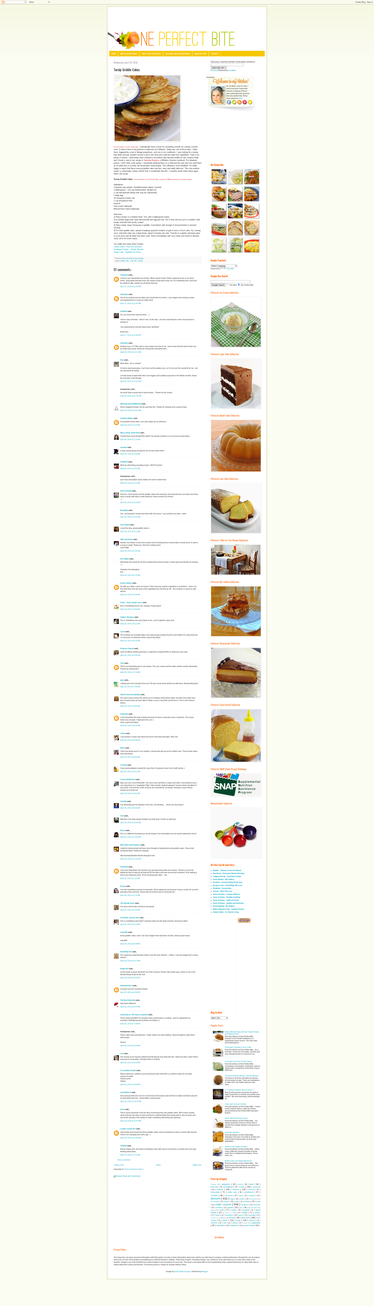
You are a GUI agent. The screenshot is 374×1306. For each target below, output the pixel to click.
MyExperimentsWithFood (131, 404)
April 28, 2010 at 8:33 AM (130, 726)
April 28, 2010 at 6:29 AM (130, 641)
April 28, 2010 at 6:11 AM (130, 624)
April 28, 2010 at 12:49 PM (130, 859)
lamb (237, 1202)
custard (252, 1196)
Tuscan (214, 1184)
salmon (257, 1213)
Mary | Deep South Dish (130, 433)
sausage (252, 1215)
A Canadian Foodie (128, 1070)
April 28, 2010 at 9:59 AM (130, 808)
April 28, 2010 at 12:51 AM (130, 410)
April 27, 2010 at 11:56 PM (130, 335)
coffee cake (232, 1192)
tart (225, 1223)
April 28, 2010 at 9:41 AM (130, 772)
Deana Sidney (126, 583)
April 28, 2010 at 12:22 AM (130, 381)
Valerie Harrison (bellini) (130, 695)
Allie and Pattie (126, 539)
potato (234, 1210)
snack (225, 1220)
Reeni (122, 830)
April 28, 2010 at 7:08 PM (130, 1024)
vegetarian (234, 1225)
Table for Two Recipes (151, 53)
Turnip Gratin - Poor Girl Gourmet (128, 247)
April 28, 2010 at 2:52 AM (130, 469)
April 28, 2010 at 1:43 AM (130, 454)
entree (242, 1199)
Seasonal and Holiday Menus (177, 53)
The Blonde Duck (127, 903)
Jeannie (123, 447)
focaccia (254, 1199)
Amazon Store (200, 53)
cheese (220, 1189)
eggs (232, 1199)
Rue (122, 360)
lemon (247, 1201)
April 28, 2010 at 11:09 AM (130, 837)
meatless (245, 1205)
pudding (246, 1210)
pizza (213, 1210)
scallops (222, 1218)
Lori (122, 1054)
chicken (236, 1189)
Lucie (122, 632)
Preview (214, 70)
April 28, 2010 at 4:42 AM (130, 551)
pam (122, 680)
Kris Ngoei (124, 559)
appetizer (226, 1184)
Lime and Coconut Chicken (235, 1104)
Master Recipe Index (128, 53)
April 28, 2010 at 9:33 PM (130, 1084)
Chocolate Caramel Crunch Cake (238, 1047)
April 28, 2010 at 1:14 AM (130, 439)
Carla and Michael (128, 779)
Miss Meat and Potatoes (130, 845)
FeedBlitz (232, 70)
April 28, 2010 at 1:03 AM (130, 425)
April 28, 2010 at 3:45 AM (130, 517)
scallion (213, 1218)
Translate (230, 269)
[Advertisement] (187, 15)
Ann (122, 816)
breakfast (229, 1187)
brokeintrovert (126, 986)
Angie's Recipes (127, 617)
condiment (249, 1192)
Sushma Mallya (126, 418)
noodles (219, 1208)
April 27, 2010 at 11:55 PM (130, 303)
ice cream (215, 1202)
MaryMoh (124, 510)
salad (245, 1212)
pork (222, 1210)
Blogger (205, 1271)
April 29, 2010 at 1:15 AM (130, 1155)
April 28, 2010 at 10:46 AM (130, 823)
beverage (215, 1187)
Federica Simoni (127, 649)
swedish (214, 1223)
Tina (122, 663)
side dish (133, 261)
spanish (252, 1220)
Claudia (123, 801)
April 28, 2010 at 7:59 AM (130, 687)
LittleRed (124, 462)
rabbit (227, 1213)
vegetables (220, 1225)
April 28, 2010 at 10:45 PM (130, 1121)
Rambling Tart (126, 952)
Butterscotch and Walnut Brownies (238, 1161)
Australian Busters (232, 1132)
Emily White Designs (182, 1271)
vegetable (255, 1223)
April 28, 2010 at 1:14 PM (130, 895)
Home (113, 53)
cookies (215, 1195)
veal (245, 1223)
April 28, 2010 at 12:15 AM (130, 352)
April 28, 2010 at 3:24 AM (130, 502)
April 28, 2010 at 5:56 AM (130, 609)
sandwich (229, 1215)
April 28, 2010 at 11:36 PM (130, 1138)
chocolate (216, 1192)
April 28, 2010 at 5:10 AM (130, 575)
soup (238, 1220)
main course (223, 1204)
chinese (251, 1190)
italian (227, 1202)
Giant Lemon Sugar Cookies (236, 1147)
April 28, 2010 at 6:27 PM (130, 961)
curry (241, 1196)
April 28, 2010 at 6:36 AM (130, 655)
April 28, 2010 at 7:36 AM (130, 672)
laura (122, 1109)
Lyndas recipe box (128, 1129)
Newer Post (119, 1165)
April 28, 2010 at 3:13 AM (130, 483)
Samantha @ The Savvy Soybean (134, 1015)
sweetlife (124, 932)
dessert (216, 1198)
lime (258, 1202)
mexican (257, 1205)
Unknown (124, 275)
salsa (218, 1215)
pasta (231, 1207)
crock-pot (229, 1196)
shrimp (232, 1217)
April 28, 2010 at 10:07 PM (130, 1101)
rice (235, 1213)
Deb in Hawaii (126, 491)
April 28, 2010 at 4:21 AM (130, 531)
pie (241, 1208)
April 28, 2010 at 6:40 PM (130, 992)
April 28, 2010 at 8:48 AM (130, 740)
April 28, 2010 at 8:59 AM (130, 757)
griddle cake (124, 261)
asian (241, 1184)
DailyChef (124, 969)
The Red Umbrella (128, 1000)
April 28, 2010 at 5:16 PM (130, 924)
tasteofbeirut (125, 1092)
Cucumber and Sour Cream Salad (238, 1061)
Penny (123, 886)
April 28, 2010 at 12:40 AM (130, 396)
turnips (140, 261)
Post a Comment (123, 1160)
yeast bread (249, 1225)
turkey (235, 1223)
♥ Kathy (123, 765)
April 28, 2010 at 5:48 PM (130, 944)
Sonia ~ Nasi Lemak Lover (131, 602)
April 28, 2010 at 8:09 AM (130, 706)
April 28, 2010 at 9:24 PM (130, 1063)
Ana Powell (125, 525)
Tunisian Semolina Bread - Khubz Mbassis (242, 1076)
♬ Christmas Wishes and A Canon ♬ (239, 1090)
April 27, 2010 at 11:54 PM (130, 286)
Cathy (123, 733)
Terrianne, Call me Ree (130, 918)
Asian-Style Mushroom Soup (236, 1118)
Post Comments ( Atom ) (133, 1169)
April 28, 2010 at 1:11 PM (130, 878)
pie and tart (252, 1207)
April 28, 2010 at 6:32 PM (130, 978)
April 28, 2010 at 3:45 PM (130, 910)
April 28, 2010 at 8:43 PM (130, 1046)
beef (251, 1184)
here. (241, 98)
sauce (241, 1215)
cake (242, 1187)
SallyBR (123, 311)
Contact (214, 53)
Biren (122, 748)
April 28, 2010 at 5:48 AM (130, 595)
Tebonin (123, 1146)
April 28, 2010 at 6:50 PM (130, 1007)
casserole (256, 1187)
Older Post (197, 1165)
